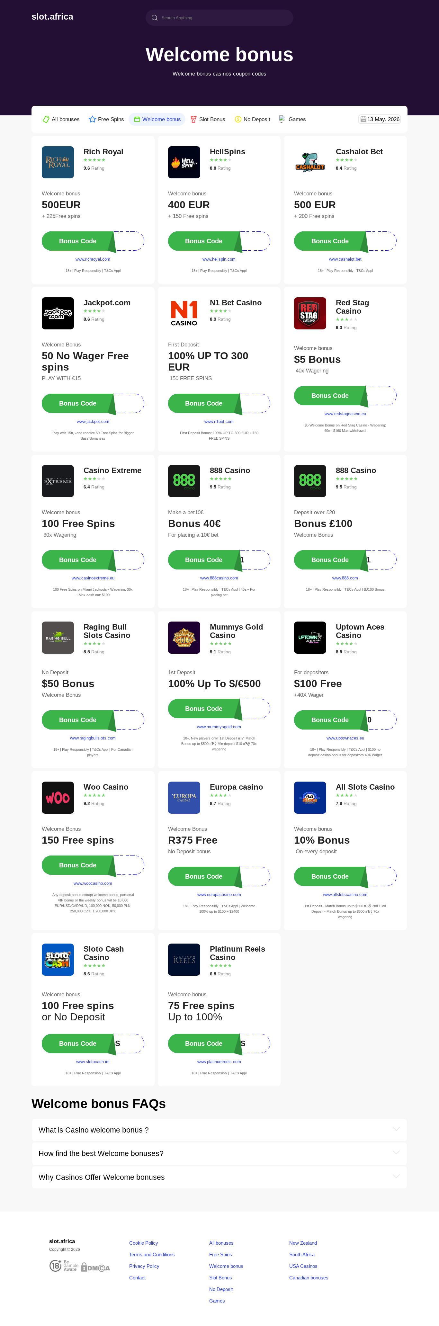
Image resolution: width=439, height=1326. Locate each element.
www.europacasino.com (219, 894)
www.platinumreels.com (219, 1061)
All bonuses (66, 119)
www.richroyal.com (93, 259)
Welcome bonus (161, 119)
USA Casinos (303, 1266)
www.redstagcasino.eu (345, 413)
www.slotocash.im (93, 1061)
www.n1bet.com (219, 421)
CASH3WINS (215, 1043)
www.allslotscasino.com (345, 894)
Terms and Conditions (152, 1254)
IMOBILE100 (342, 719)
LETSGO (211, 403)
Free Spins (111, 119)
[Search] (154, 18)
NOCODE (86, 241)
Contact (137, 1277)
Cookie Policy (143, 1243)
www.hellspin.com (219, 259)
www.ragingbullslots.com (93, 738)
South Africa (302, 1254)
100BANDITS (90, 1043)
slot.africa (52, 17)
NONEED (211, 708)
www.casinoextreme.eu (93, 578)
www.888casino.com (219, 578)
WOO (81, 865)
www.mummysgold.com (219, 726)
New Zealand (303, 1243)
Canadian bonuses (308, 1277)
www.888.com (345, 578)
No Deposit (257, 119)
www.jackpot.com (93, 421)
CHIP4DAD (340, 395)
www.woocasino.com (93, 883)
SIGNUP (211, 876)
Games (297, 119)
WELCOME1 (215, 559)
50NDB (83, 719)
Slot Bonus (212, 119)
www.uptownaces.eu (345, 738)
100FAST (86, 559)
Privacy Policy (144, 1266)
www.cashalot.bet (345, 259)
